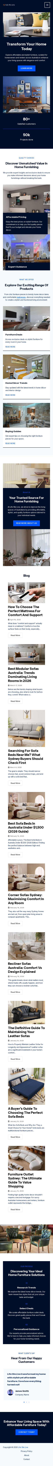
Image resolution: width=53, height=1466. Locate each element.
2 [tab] (26, 1402)
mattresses (21, 297)
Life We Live (23, 1447)
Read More (15, 635)
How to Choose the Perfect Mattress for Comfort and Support (25, 611)
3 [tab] (29, 1402)
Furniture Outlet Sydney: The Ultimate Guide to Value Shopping (25, 1180)
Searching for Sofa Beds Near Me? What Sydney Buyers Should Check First (25, 757)
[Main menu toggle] (47, 5)
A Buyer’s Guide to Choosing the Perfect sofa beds (25, 1113)
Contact (26, 1459)
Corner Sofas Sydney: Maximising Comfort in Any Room (26, 899)
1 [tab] (24, 1402)
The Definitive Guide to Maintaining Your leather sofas (26, 1032)
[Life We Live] (9, 5)
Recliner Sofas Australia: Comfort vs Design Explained (25, 968)
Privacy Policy (26, 1451)
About (26, 1455)
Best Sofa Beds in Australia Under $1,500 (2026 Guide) (26, 827)
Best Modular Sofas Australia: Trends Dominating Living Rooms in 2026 (23, 675)
